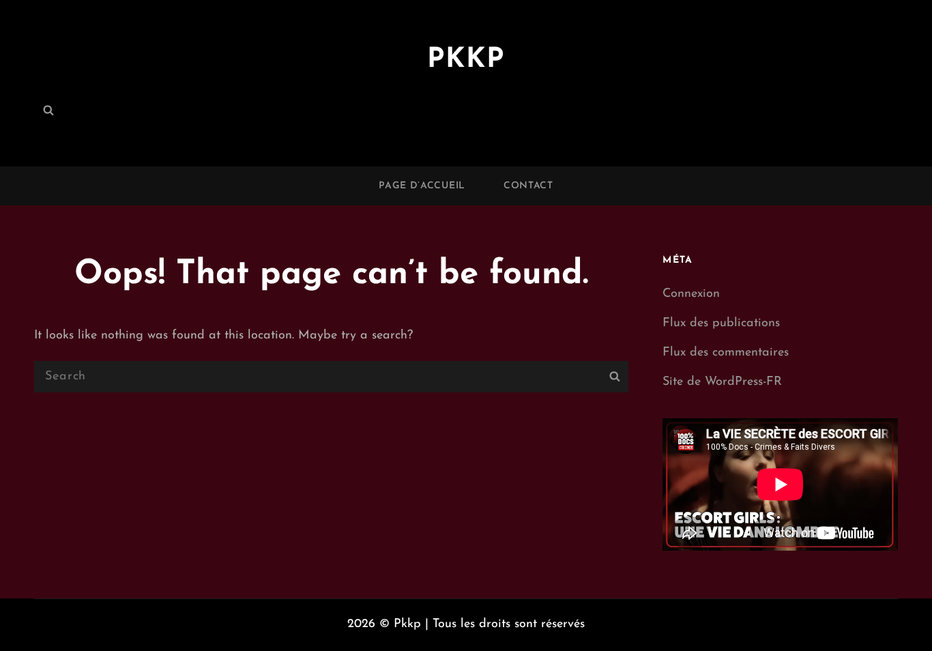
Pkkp (466, 60)
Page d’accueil (422, 186)
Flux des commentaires (725, 353)
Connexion (691, 294)
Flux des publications (721, 323)
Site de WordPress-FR (722, 382)
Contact (528, 186)
